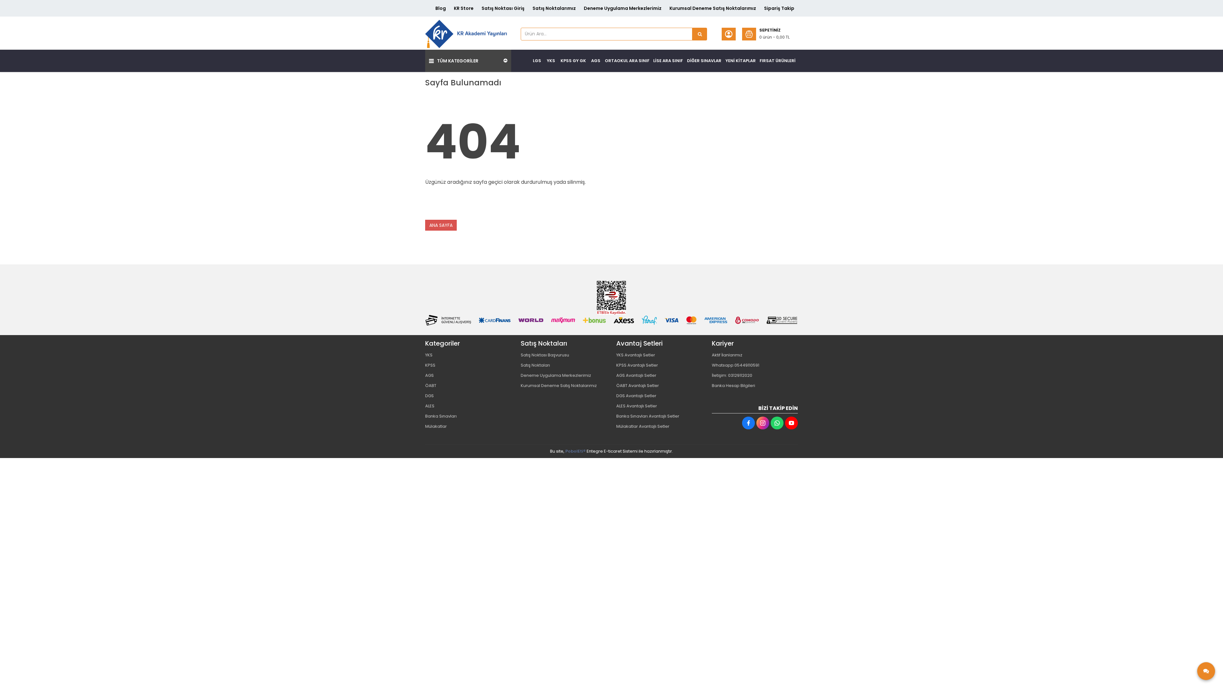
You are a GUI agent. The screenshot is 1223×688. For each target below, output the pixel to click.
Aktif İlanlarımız (727, 355)
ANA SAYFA (441, 225)
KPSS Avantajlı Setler (637, 365)
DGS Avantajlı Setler (636, 396)
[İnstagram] (762, 423)
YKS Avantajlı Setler (635, 355)
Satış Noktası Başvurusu (545, 355)
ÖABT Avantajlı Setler (637, 386)
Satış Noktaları (535, 365)
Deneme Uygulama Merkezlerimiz (623, 8)
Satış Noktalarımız (554, 8)
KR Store (464, 8)
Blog (440, 8)
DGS (429, 396)
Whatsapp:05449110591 (735, 365)
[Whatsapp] (777, 423)
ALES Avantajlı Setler (636, 406)
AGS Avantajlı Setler (636, 375)
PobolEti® (575, 451)
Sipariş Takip (779, 8)
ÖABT (430, 386)
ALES (429, 406)
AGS (429, 375)
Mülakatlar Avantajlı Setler (642, 426)
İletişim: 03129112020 (732, 375)
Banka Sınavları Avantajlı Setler (647, 416)
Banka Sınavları (441, 416)
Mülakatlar (436, 426)
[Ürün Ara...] (699, 34)
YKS (429, 355)
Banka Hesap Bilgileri (733, 386)
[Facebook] (748, 423)
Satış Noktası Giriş (503, 8)
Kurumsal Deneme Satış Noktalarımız (712, 8)
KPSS (430, 365)
